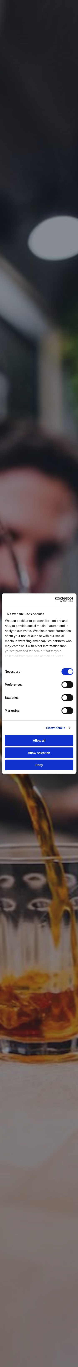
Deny (39, 765)
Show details (55, 727)
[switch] (67, 684)
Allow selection (39, 752)
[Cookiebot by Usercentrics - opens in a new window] (55, 599)
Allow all (39, 740)
